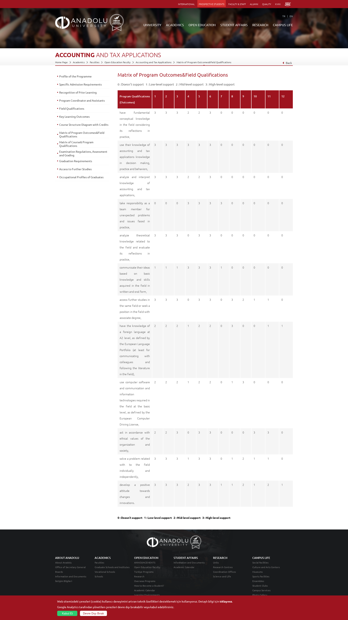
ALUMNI (254, 4)
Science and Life (222, 576)
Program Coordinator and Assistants (82, 100)
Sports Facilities (260, 576)
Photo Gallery (259, 594)
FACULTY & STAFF (237, 4)
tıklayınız (226, 601)
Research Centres (223, 567)
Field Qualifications (71, 108)
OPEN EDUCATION (202, 25)
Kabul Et (67, 613)
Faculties (94, 62)
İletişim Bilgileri (63, 581)
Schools (99, 576)
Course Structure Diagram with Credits (83, 124)
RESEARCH (260, 25)
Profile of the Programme (75, 76)
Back (289, 63)
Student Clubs (260, 585)
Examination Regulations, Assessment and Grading (83, 153)
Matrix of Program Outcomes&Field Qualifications (204, 62)
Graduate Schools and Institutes (112, 567)
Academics (79, 62)
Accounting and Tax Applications (153, 62)
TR (283, 16)
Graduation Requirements (75, 161)
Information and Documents (70, 576)
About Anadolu (63, 562)
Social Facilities (260, 562)
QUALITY (266, 4)
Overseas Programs (144, 581)
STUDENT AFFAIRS (234, 25)
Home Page (61, 62)
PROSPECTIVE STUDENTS (211, 4)
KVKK (278, 4)
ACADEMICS (175, 25)
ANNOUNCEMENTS (144, 562)
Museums (257, 571)
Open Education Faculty (117, 62)
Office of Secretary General (70, 567)
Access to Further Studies (75, 169)
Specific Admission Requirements (80, 84)
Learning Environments (147, 594)
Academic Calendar (144, 590)
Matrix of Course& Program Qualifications (76, 143)
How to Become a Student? (149, 585)
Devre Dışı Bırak (93, 613)
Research (139, 576)
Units (216, 562)
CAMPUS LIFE (283, 25)
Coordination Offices (224, 571)
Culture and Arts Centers (266, 567)
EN (291, 16)
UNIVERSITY (152, 25)
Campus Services (261, 590)
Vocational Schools (105, 571)
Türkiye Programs (143, 571)
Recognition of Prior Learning (78, 92)
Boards (59, 571)
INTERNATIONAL (186, 4)
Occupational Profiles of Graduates (81, 177)
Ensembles (258, 581)
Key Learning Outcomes (74, 116)
